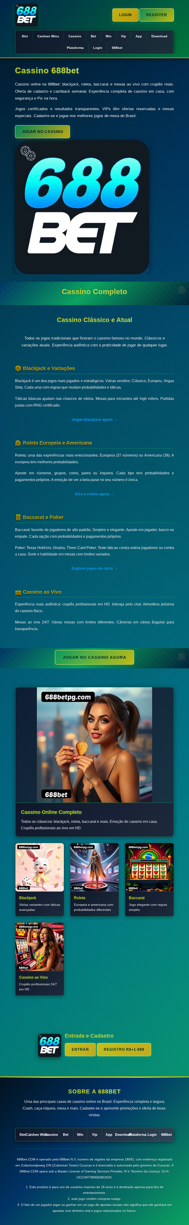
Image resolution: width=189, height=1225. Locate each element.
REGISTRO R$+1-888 (124, 1049)
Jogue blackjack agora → (95, 419)
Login (125, 15)
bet (93, 36)
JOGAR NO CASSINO (42, 132)
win (109, 36)
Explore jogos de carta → (94, 568)
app (139, 36)
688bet (117, 48)
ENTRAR (80, 1049)
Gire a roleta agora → (94, 494)
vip (123, 36)
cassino (74, 36)
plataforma (75, 48)
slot (25, 36)
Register (156, 15)
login (97, 48)
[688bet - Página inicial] (26, 15)
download (159, 36)
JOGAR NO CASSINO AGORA (94, 657)
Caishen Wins (48, 36)
